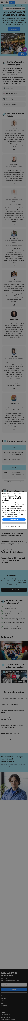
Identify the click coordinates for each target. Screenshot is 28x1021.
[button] (14, 526)
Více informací (14, 516)
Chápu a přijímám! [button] (14, 519)
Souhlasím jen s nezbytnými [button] (14, 522)
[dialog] (14, 510)
